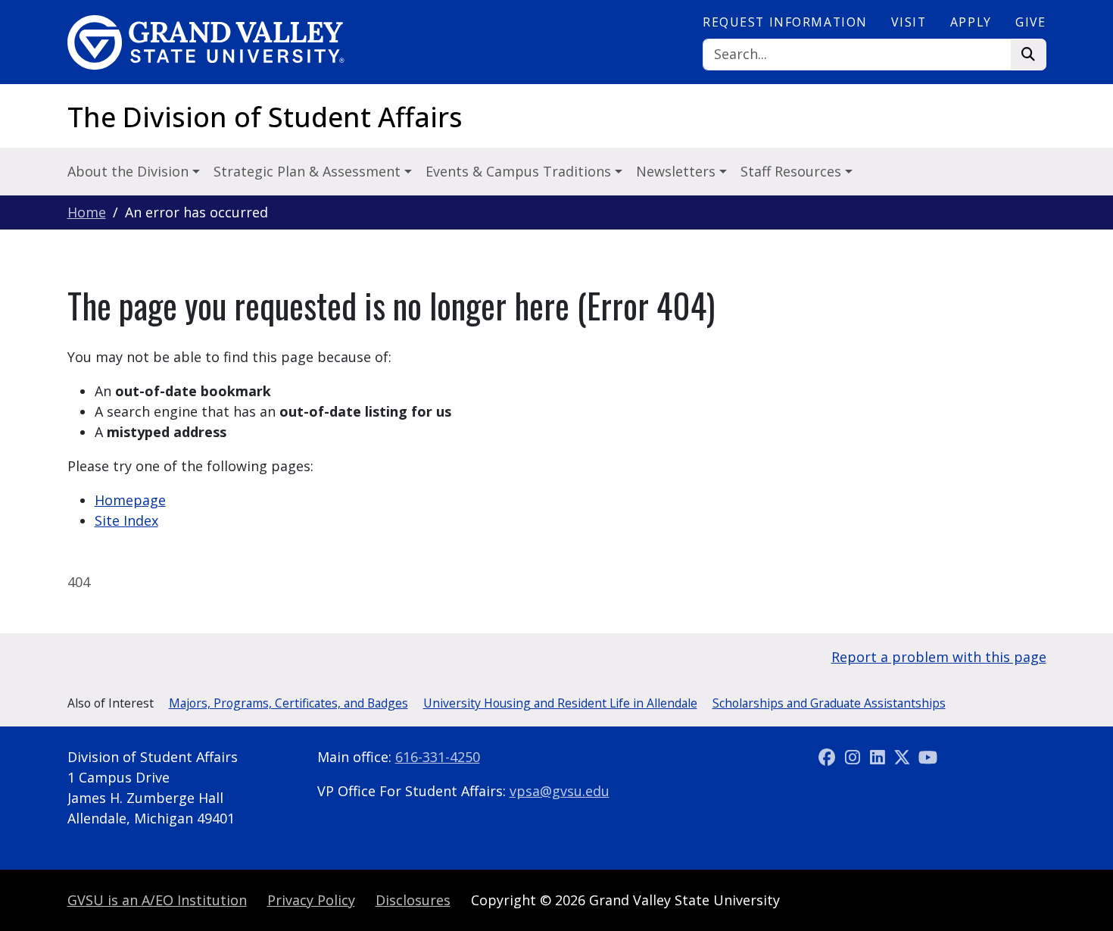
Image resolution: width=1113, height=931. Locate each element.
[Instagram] (854, 757)
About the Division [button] (129, 171)
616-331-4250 (437, 757)
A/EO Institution (157, 900)
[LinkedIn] (879, 757)
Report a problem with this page (938, 657)
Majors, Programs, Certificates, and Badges (288, 703)
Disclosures (413, 900)
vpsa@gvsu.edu (560, 791)
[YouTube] (927, 757)
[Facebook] (829, 757)
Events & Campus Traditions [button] (520, 171)
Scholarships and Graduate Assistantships (829, 703)
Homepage (130, 500)
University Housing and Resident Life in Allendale (560, 703)
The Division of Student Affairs (265, 117)
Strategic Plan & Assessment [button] (309, 171)
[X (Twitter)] (904, 757)
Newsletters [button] (677, 171)
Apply (971, 22)
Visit (908, 22)
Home (86, 212)
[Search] (1028, 55)
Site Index (126, 520)
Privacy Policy (311, 900)
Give (1030, 22)
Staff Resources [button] (792, 171)
